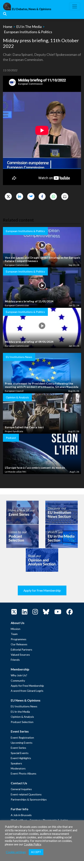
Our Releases (19, 644)
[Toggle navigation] (74, 6)
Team (14, 634)
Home (7, 26)
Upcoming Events (21, 742)
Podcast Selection (22, 722)
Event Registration (22, 737)
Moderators (18, 768)
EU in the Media (20, 711)
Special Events (20, 753)
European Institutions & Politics (28, 32)
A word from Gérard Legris (27, 690)
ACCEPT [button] (36, 852)
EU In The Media (29, 26)
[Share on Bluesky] (30, 196)
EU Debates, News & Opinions (31, 9)
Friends (15, 659)
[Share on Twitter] (8, 196)
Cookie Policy (32, 844)
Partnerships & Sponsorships (29, 799)
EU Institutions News (24, 706)
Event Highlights (21, 758)
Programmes (18, 639)
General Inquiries (21, 789)
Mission (15, 628)
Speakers (16, 763)
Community (18, 680)
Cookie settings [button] (16, 852)
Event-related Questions (26, 794)
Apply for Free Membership (42, 590)
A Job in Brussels (21, 815)
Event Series (18, 747)
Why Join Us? (19, 675)
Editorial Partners (21, 649)
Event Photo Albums (23, 773)
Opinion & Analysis (22, 716)
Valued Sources (20, 654)
